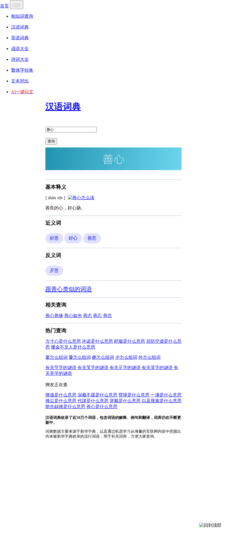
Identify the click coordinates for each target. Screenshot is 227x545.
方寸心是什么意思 (63, 341)
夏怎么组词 (56, 357)
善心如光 (73, 315)
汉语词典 (20, 27)
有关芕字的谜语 (125, 367)
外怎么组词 (149, 357)
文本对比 (20, 81)
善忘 (97, 315)
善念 (107, 315)
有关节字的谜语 (60, 367)
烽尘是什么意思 (60, 400)
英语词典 (20, 37)
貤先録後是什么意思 (65, 406)
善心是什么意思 (101, 406)
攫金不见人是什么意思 (73, 347)
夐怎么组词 (80, 357)
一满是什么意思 (166, 395)
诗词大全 (20, 59)
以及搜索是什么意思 (162, 400)
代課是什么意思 (93, 400)
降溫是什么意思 (60, 395)
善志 (87, 315)
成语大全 (20, 48)
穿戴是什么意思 (125, 400)
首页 (4, 6)
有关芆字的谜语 (93, 367)
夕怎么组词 (126, 357)
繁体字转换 (22, 70)
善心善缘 (54, 315)
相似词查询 (22, 16)
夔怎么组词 (103, 357)
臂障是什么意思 (133, 395)
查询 (51, 141)
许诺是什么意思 (97, 341)
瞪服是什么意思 (129, 341)
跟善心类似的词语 (68, 289)
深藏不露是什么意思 (97, 395)
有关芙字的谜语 (157, 367)
